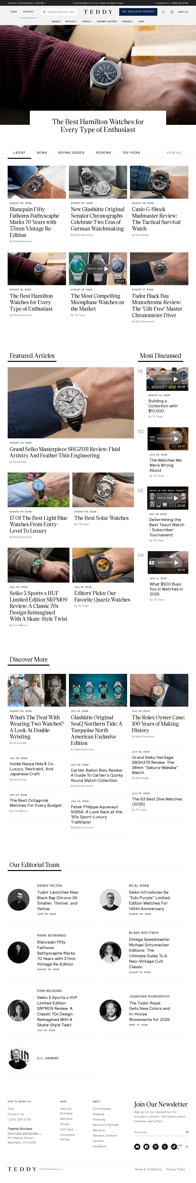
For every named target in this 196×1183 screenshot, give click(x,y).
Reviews (103, 152)
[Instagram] (156, 1147)
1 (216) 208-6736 (19, 1119)
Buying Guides (71, 152)
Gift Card (66, 1129)
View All (175, 152)
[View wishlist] (172, 12)
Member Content (105, 1135)
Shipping (98, 1114)
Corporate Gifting (67, 1137)
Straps (64, 1124)
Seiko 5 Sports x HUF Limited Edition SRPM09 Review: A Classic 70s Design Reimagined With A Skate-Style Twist (57, 1011)
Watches (66, 1118)
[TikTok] (174, 1147)
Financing (99, 1119)
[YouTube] (137, 1147)
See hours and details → (25, 1133)
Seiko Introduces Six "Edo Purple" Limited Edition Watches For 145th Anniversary (149, 900)
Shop (14, 12)
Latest (19, 152)
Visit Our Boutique (66, 1111)
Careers (98, 1141)
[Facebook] (146, 1147)
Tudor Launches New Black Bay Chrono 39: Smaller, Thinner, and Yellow (57, 900)
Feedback (99, 1146)
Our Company (102, 1108)
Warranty (99, 1130)
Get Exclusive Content (138, 12)
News (42, 152)
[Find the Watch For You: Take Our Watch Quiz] (98, 3)
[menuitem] (56, 21)
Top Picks (131, 152)
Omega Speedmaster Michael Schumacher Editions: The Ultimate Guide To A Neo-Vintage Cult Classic (149, 953)
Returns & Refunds (106, 1124)
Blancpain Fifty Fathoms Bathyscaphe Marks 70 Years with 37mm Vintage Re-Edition (56, 952)
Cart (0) (183, 12)
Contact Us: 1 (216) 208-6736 (172, 3)
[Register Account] (163, 12)
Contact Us (16, 1114)
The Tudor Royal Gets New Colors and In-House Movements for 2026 (149, 1011)
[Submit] (186, 1132)
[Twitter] (165, 1147)
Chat (11, 1108)
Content (28, 12)
